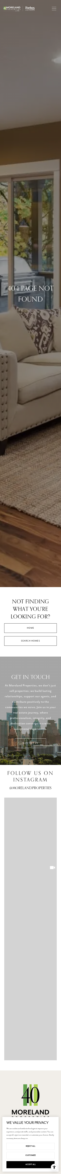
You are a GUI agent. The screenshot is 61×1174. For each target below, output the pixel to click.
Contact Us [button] (30, 743)
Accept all (30, 1164)
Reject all (30, 1146)
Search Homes (30, 641)
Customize (30, 1155)
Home (30, 628)
